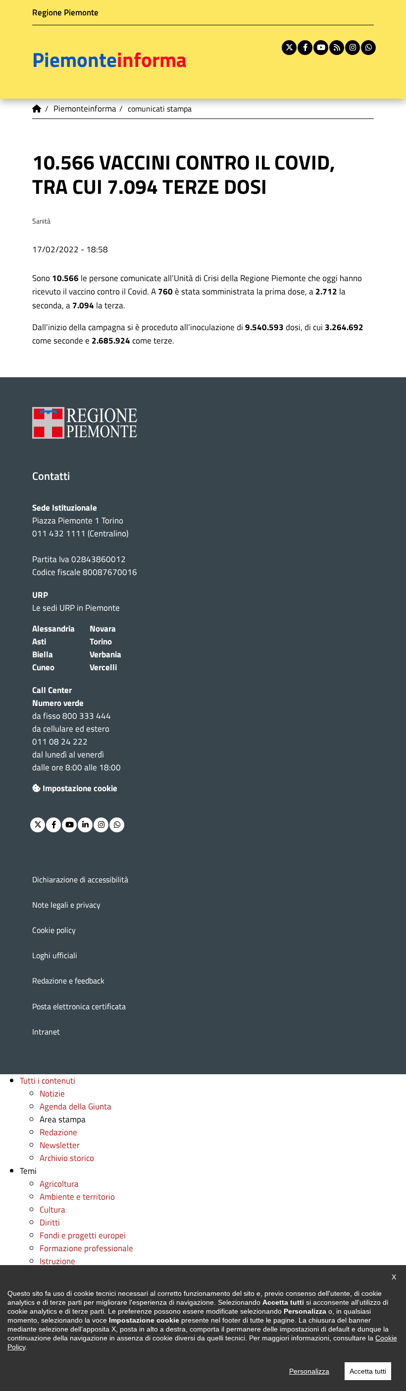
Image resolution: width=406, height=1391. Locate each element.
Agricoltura (59, 1183)
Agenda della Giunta (75, 1106)
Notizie (52, 1093)
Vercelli (103, 667)
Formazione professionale (86, 1248)
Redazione (58, 1132)
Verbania (105, 654)
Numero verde (58, 702)
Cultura (52, 1209)
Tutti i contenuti (47, 1080)
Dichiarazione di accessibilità (80, 879)
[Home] (37, 109)
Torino (101, 641)
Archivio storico (67, 1157)
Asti (39, 641)
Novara (103, 628)
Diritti (50, 1222)
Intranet (46, 1032)
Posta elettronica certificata (79, 1006)
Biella (42, 654)
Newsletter (60, 1145)
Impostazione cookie (80, 788)
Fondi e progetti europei (83, 1235)
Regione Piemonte (65, 12)
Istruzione (57, 1261)
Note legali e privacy (66, 905)
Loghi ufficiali (54, 955)
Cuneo (43, 667)
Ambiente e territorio (77, 1196)
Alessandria (53, 628)
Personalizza (309, 1371)
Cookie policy (54, 930)
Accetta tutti (368, 1371)
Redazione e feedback (68, 980)
